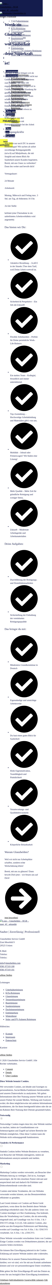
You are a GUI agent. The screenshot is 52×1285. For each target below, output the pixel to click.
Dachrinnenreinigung (15, 1009)
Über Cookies (12, 1076)
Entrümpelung (12, 1013)
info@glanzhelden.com (10, 963)
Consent (9, 1069)
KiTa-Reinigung (13, 993)
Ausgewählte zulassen (34, 1280)
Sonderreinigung (13, 1006)
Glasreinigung (12, 996)
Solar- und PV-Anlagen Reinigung (21, 1019)
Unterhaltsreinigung (14, 990)
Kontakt (9, 1034)
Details (9, 1072)
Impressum (10, 1037)
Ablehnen (4, 1280)
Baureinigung (11, 1003)
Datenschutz (11, 1040)
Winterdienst (11, 1016)
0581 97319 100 (7, 966)
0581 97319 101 (7, 970)
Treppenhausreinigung (15, 999)
